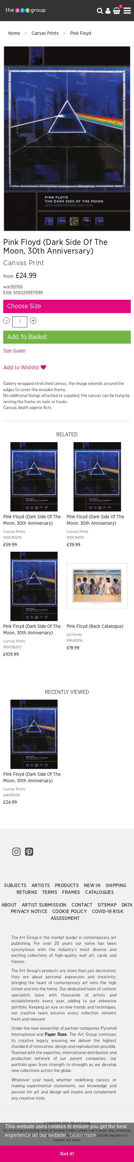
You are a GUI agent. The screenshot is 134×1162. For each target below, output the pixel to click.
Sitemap (108, 905)
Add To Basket (27, 337)
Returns (28, 892)
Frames (72, 892)
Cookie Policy (70, 911)
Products (67, 885)
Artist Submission (45, 905)
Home (14, 33)
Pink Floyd (80, 33)
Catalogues (99, 892)
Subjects (16, 885)
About (10, 905)
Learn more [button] (83, 1135)
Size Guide (14, 351)
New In (93, 885)
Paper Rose (56, 1035)
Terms (50, 892)
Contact (83, 905)
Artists (41, 885)
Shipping (116, 885)
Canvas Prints (46, 33)
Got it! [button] (67, 1153)
